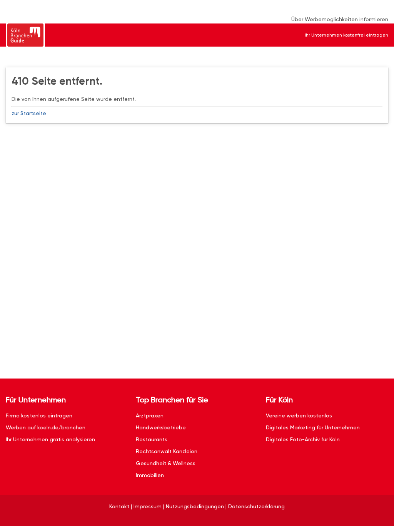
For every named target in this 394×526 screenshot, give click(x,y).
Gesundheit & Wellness (165, 463)
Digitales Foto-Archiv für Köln (303, 439)
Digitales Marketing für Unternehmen (313, 427)
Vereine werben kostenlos (299, 415)
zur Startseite (29, 113)
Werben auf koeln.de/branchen (45, 427)
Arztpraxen (150, 415)
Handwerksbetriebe (161, 427)
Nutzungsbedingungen (195, 506)
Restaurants (151, 439)
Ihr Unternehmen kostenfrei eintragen (346, 35)
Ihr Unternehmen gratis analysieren (50, 439)
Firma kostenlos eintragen (39, 415)
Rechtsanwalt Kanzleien (166, 451)
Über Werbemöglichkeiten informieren (339, 19)
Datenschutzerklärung (256, 506)
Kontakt (119, 506)
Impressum (148, 506)
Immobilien (150, 475)
